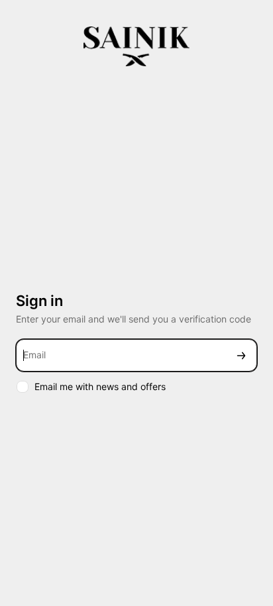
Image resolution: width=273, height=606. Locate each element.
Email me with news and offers (100, 386)
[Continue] (241, 355)
